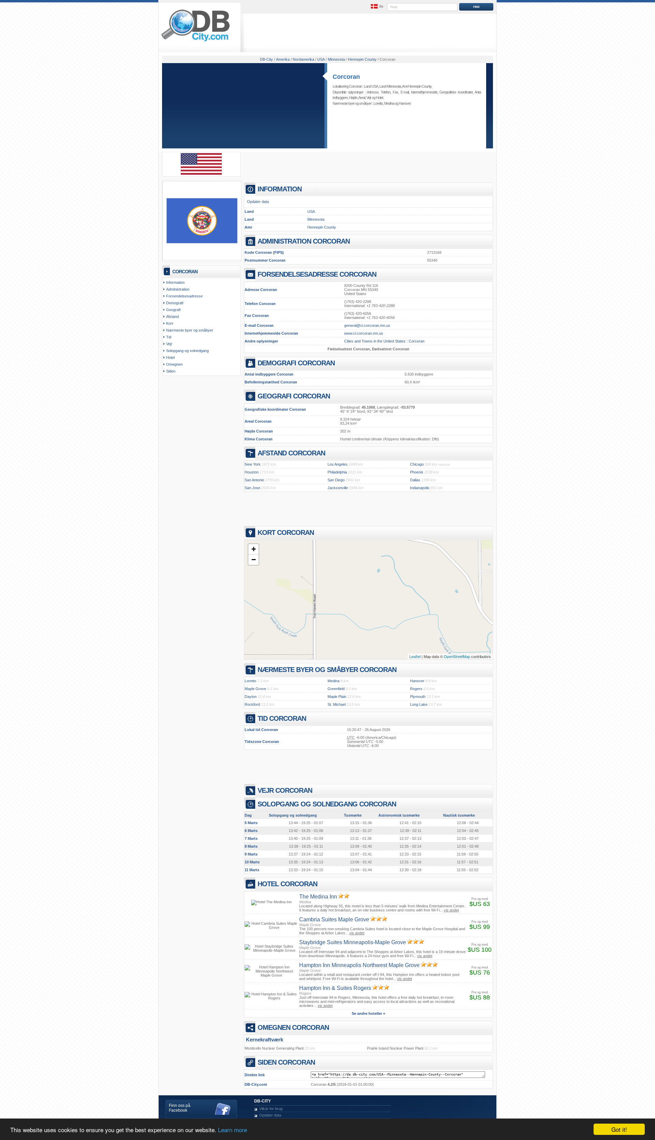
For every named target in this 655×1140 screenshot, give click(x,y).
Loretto (378, 103)
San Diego (336, 480)
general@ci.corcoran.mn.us (367, 325)
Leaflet (415, 656)
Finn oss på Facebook (179, 1108)
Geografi (173, 310)
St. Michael (337, 704)
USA (311, 211)
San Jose (252, 488)
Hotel (379, 98)
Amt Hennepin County (416, 86)
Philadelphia (337, 472)
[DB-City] (195, 41)
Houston (252, 472)
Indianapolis (420, 488)
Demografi (174, 303)
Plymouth (417, 697)
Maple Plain (337, 697)
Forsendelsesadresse (184, 296)
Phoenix (416, 472)
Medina (389, 103)
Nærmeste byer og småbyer (189, 330)
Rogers (416, 689)
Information (175, 282)
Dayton (251, 697)
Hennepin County (321, 227)
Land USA (371, 86)
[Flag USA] (201, 174)
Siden (170, 371)
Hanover (404, 103)
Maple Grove (255, 689)
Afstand (172, 317)
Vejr (368, 98)
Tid (168, 337)
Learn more (232, 1129)
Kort (169, 323)
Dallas (415, 480)
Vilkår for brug (270, 1109)
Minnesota (315, 219)
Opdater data (258, 202)
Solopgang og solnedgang (187, 351)
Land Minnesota (390, 86)
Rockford (252, 704)
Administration (177, 289)
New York (253, 464)
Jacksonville (338, 488)
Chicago (417, 464)
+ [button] (253, 549)
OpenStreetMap (457, 656)
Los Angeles (338, 464)
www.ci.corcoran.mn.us (363, 333)
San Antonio (254, 480)
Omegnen (174, 364)
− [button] (253, 559)
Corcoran (346, 76)
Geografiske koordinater (455, 92)
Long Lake (418, 704)
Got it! (619, 1129)
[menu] (376, 6)
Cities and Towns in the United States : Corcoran (384, 341)
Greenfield (336, 689)
